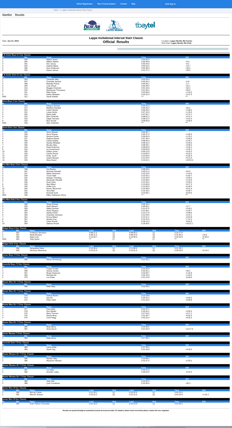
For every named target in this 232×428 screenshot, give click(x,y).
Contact (123, 4)
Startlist (7, 14)
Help (133, 4)
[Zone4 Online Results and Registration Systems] (64, 4)
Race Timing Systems (106, 4)
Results (19, 14)
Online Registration (85, 4)
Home (56, 10)
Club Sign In (170, 4)
